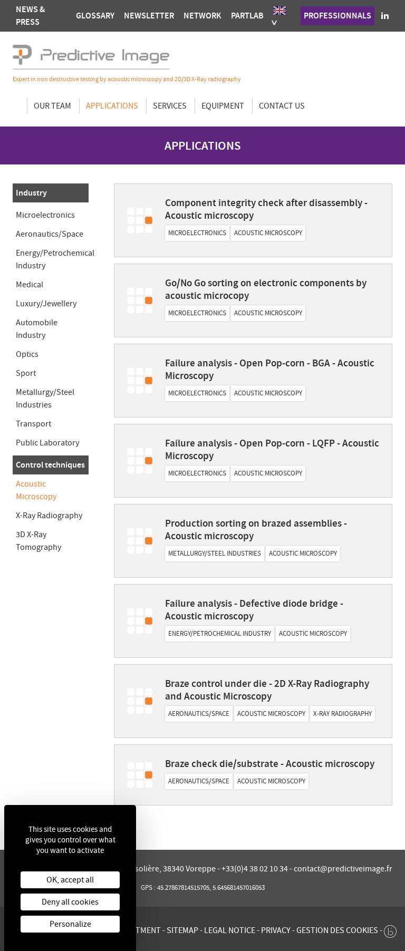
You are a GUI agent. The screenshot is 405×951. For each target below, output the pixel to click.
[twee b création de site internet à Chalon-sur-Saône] (390, 929)
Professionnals (337, 15)
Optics (27, 354)
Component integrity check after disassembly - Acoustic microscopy (266, 209)
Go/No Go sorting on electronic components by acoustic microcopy (266, 289)
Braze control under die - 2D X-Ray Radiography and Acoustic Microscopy (267, 690)
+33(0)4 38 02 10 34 (255, 868)
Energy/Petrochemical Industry (55, 259)
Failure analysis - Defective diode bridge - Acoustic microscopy (254, 610)
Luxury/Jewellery (46, 303)
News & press (30, 15)
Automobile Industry (36, 329)
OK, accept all (70, 880)
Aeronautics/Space (49, 234)
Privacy (276, 930)
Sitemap (182, 930)
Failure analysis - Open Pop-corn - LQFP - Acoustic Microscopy (272, 449)
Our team (52, 106)
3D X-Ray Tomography (38, 540)
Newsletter (149, 15)
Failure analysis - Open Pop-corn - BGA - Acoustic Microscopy (269, 369)
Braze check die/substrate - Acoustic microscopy (269, 763)
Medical (29, 284)
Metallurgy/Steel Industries (45, 398)
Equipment (222, 106)
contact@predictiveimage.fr (343, 868)
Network (202, 15)
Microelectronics (45, 215)
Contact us (282, 106)
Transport (33, 424)
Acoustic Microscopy (36, 490)
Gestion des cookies (337, 930)
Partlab (247, 15)
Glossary (95, 15)
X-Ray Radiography (49, 515)
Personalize (70, 924)
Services (170, 106)
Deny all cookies (70, 902)
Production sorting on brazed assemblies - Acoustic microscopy (256, 529)
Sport (26, 373)
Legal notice (229, 930)
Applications (112, 106)
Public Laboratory (47, 443)
